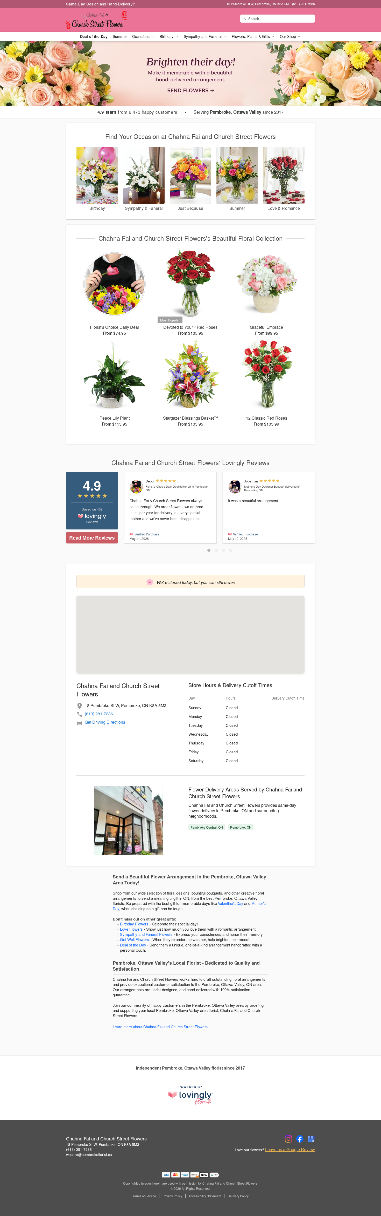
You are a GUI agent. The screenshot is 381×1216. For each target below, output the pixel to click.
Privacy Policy (172, 1196)
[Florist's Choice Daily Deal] (136, 486)
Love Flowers (131, 929)
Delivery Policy (238, 1196)
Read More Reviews (92, 537)
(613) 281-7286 (99, 713)
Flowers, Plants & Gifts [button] (251, 36)
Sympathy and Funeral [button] (203, 36)
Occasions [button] (141, 36)
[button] (208, 550)
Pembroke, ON (240, 827)
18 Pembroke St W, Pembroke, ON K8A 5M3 (102, 1144)
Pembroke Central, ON (206, 827)
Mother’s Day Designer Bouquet (264, 486)
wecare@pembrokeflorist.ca (89, 1154)
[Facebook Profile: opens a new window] (300, 1139)
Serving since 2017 (239, 112)
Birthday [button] (167, 36)
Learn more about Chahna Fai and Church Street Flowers (160, 1026)
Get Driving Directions (105, 722)
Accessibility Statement (205, 1196)
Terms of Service (144, 1196)
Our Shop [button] (288, 36)
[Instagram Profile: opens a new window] (288, 1139)
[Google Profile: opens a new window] (311, 1139)
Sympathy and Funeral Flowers (146, 934)
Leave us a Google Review (290, 1149)
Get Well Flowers (134, 939)
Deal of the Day (94, 36)
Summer (120, 36)
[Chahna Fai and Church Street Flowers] (103, 20)
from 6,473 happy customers (137, 112)
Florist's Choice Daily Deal (162, 486)
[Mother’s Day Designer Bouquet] (235, 486)
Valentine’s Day (230, 903)
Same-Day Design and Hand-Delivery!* (101, 3)
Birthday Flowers (134, 923)
